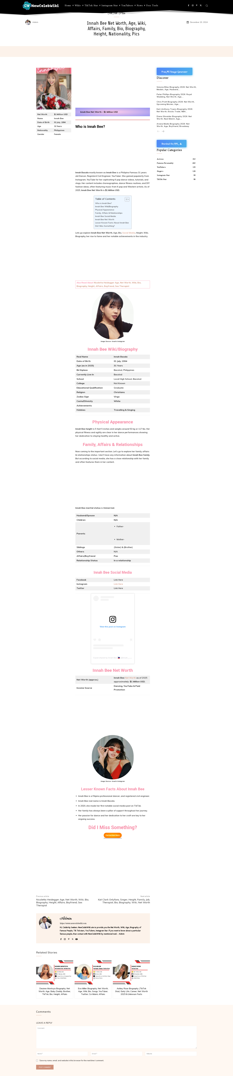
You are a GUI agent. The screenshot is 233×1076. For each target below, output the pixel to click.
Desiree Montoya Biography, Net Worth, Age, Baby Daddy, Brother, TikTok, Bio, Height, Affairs (55, 991)
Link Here (118, 584)
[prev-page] (158, 131)
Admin (35, 22)
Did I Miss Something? (105, 226)
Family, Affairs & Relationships (108, 213)
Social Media (128, 232)
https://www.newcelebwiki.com (73, 923)
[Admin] (28, 22)
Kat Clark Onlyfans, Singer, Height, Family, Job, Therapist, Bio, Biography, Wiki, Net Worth (124, 901)
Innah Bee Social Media (105, 216)
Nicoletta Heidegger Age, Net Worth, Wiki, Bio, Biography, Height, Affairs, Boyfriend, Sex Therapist (62, 902)
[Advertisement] (112, 88)
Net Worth (130, 677)
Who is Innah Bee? (103, 203)
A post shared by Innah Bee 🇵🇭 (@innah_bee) (113, 658)
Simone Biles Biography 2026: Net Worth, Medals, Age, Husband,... (177, 88)
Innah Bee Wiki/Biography (106, 206)
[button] (206, 5)
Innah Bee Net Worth (104, 219)
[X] (200, 5)
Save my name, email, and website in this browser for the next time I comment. (72, 1060)
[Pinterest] (196, 5)
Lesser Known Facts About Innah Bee (112, 222)
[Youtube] (77, 938)
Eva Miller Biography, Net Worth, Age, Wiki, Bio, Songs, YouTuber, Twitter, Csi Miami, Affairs (93, 991)
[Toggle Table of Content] (126, 199)
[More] (173, 51)
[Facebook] (188, 5)
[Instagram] (192, 5)
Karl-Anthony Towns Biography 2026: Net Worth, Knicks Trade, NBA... (175, 110)
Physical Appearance (104, 210)
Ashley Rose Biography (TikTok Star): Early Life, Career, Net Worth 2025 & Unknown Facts (131, 991)
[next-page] (163, 131)
